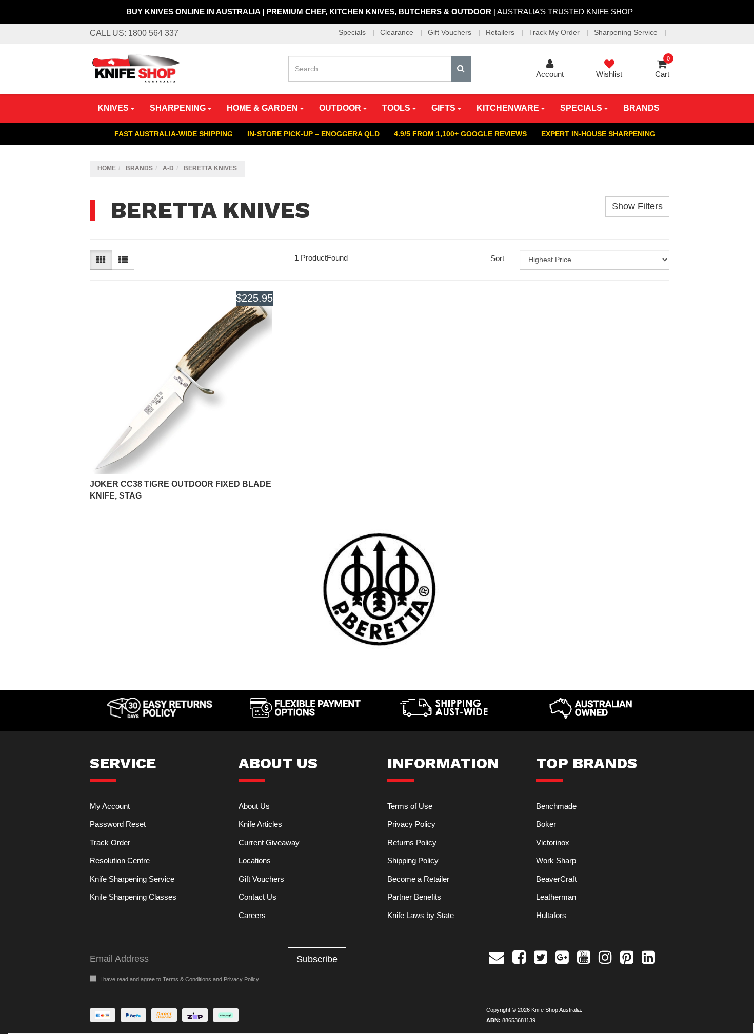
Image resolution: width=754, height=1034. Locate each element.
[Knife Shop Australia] (135, 68)
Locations (255, 860)
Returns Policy (411, 842)
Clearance (397, 32)
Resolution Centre (120, 860)
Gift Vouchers (450, 32)
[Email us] (496, 955)
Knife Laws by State (420, 915)
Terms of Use (409, 806)
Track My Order (555, 32)
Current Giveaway (269, 842)
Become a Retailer (418, 878)
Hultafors (551, 915)
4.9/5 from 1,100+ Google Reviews (460, 134)
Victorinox (552, 842)
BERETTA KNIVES (210, 168)
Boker (546, 824)
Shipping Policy (413, 860)
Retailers (501, 32)
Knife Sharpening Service (132, 878)
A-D (168, 168)
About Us (254, 806)
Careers (252, 915)
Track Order (110, 842)
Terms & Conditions (187, 979)
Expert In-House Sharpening (598, 134)
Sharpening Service (627, 32)
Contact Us (257, 896)
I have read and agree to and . (180, 979)
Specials (353, 32)
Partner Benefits (414, 896)
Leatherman (556, 896)
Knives (114, 108)
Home (106, 168)
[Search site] (461, 69)
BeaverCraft (556, 878)
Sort (497, 258)
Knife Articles (260, 824)
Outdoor (341, 108)
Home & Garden (263, 108)
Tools (397, 108)
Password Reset (118, 824)
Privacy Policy (411, 824)
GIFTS (444, 108)
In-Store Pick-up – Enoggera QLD (313, 134)
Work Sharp (556, 860)
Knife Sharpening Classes (133, 896)
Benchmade (556, 806)
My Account (110, 806)
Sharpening (179, 108)
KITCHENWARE (509, 108)
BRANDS (641, 108)
